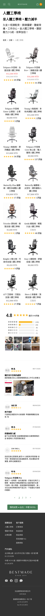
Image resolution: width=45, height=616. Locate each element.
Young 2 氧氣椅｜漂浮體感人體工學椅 (12, 148)
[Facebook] (11, 581)
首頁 (4, 40)
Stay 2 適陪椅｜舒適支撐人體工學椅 (33, 260)
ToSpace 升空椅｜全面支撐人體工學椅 (12, 69)
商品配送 (19, 531)
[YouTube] (6, 581)
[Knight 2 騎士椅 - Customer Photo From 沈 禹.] (35, 347)
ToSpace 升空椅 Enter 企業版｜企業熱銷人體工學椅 (12, 111)
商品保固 (19, 535)
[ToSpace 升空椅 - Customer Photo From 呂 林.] (18, 347)
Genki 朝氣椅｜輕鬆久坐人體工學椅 (33, 225)
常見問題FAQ (21, 539)
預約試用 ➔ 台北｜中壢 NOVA (22, 507)
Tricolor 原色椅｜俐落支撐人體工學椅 (12, 225)
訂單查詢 (19, 527)
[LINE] (21, 581)
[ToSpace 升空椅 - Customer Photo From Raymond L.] (27, 347)
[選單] (4, 4)
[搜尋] (9, 4)
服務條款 (19, 543)
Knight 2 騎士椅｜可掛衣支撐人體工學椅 (12, 260)
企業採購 (8, 535)
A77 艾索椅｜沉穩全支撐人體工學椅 (12, 296)
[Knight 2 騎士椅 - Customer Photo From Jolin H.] (9, 340)
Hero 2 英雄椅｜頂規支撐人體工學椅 (33, 296)
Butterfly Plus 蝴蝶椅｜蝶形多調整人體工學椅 (12, 188)
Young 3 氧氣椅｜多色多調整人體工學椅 (33, 110)
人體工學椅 (9, 527)
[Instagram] (16, 581)
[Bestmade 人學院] (22, 4)
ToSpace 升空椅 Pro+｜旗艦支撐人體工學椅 (33, 70)
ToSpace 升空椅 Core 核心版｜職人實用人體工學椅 (33, 150)
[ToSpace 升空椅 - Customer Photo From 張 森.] (9, 347)
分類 (10, 40)
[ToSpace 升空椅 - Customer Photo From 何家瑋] (35, 340)
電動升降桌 (9, 531)
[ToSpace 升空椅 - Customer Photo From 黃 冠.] (27, 340)
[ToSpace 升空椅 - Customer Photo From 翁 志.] (18, 340)
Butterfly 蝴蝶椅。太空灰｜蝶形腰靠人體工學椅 (33, 188)
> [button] (30, 497)
